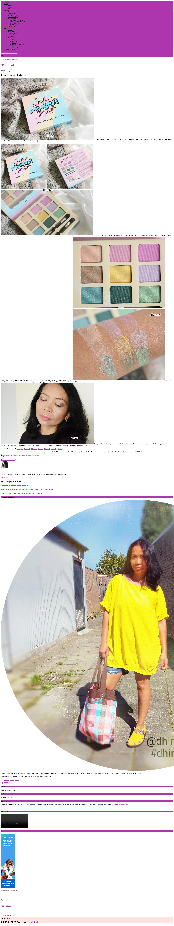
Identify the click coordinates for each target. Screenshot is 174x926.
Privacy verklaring (9, 49)
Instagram (20, 449)
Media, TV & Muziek (14, 25)
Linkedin (53, 449)
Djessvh (14, 43)
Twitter (60, 449)
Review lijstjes (12, 33)
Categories (4, 790)
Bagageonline (5, 900)
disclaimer (31, 452)
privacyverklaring (40, 452)
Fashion (10, 12)
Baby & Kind (12, 13)
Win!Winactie (12, 26)
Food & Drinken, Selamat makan (17, 20)
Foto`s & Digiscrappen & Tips (16, 21)
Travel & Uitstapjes (13, 15)
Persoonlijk (11, 39)
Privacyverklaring (6, 59)
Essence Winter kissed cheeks (14, 486)
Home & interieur (13, 18)
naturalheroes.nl (123, 804)
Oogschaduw (35, 455)
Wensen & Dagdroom (18, 44)
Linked (12, 780)
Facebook (27, 449)
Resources (11, 38)
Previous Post (5, 460)
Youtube (6, 2)
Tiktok (17, 780)
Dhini (2, 471)
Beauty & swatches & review (22, 455)
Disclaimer (11, 36)
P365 (13, 46)
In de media (11, 34)
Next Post (12, 460)
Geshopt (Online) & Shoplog (16, 23)
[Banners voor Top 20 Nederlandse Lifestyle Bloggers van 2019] (10, 890)
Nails (9, 8)
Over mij (14, 41)
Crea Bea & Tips (13, 17)
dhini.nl (33, 922)
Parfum (10, 7)
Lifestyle (6, 10)
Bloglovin (34, 449)
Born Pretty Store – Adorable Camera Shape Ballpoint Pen (27, 489)
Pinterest (47, 449)
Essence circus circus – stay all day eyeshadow (21, 493)
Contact (6, 28)
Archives (3, 797)
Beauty (6, 4)
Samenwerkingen (13, 31)
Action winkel (10, 455)
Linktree (6, 780)
